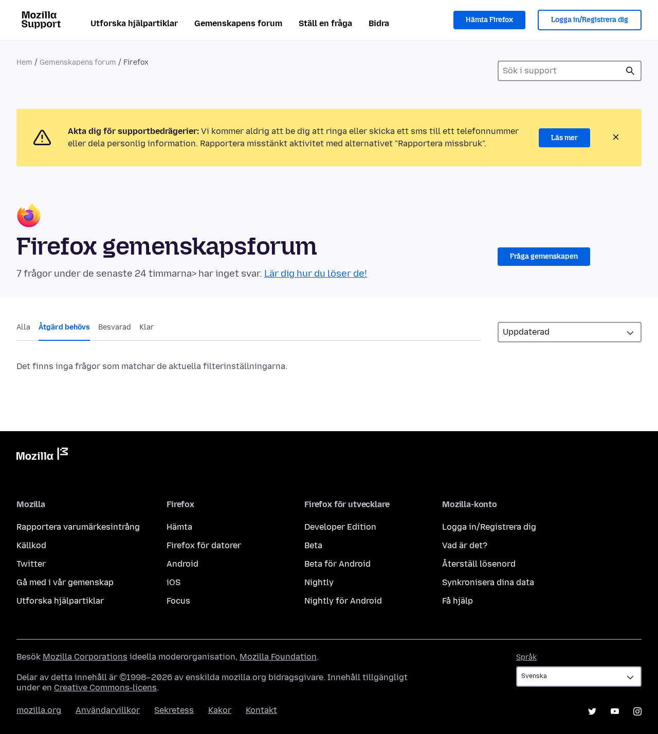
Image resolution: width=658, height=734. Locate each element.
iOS (173, 582)
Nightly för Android (343, 601)
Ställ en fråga (325, 23)
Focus (178, 601)
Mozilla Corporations (85, 657)
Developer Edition (340, 527)
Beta (313, 545)
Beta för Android (337, 564)
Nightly (319, 582)
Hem (24, 62)
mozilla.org (38, 710)
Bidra (379, 23)
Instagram (637, 711)
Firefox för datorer (204, 545)
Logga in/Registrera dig (589, 19)
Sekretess (174, 710)
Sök (630, 71)
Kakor (219, 710)
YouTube (615, 711)
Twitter (31, 564)
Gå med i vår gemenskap (65, 582)
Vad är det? (464, 545)
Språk (526, 657)
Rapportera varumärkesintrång (78, 527)
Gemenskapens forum (238, 23)
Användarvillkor (108, 710)
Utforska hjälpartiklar (134, 23)
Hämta (179, 527)
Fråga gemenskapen (544, 256)
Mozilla (42, 456)
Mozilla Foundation (278, 657)
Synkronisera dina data (488, 582)
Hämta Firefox (489, 19)
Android (182, 564)
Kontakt (261, 710)
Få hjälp (457, 601)
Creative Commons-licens (105, 687)
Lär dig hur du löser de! (315, 273)
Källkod (31, 545)
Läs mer (564, 137)
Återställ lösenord (479, 564)
